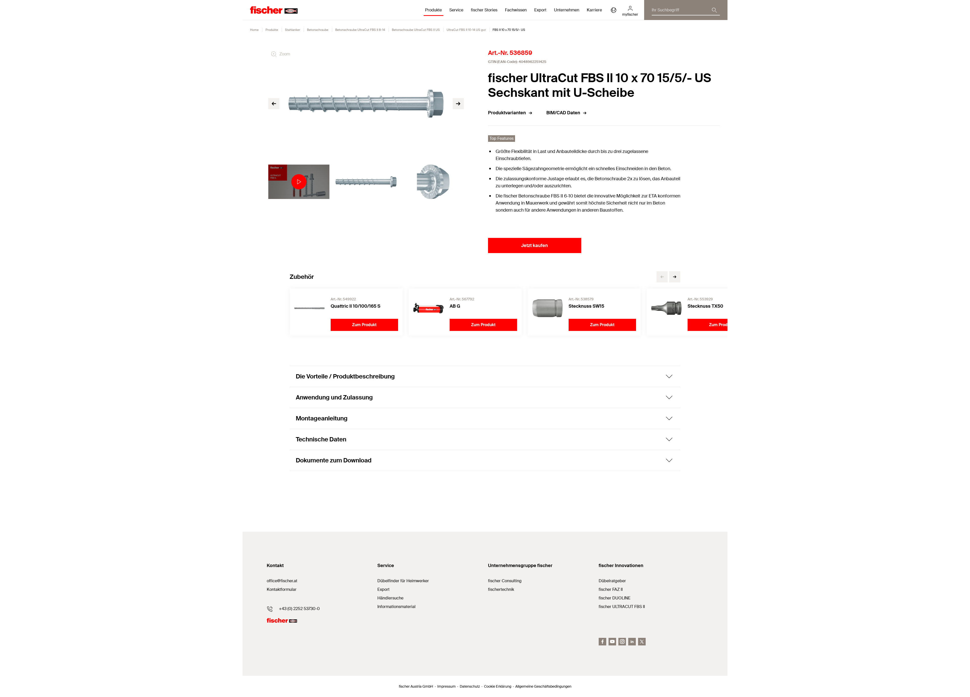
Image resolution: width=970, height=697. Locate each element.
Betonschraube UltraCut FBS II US (416, 30)
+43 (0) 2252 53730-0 (299, 608)
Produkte (271, 30)
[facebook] (602, 641)
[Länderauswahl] (613, 10)
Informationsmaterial (396, 606)
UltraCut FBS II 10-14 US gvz (466, 30)
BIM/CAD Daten (563, 113)
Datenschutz (470, 686)
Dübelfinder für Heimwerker (403, 580)
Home (254, 30)
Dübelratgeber (612, 580)
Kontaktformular (282, 589)
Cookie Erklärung (497, 686)
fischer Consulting (505, 580)
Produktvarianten (507, 113)
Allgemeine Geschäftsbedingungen (543, 686)
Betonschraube (317, 30)
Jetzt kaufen (534, 245)
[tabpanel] (298, 182)
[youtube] (612, 641)
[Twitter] (642, 641)
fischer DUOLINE (614, 598)
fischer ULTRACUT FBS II (622, 606)
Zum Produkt (364, 324)
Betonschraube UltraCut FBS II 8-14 (360, 30)
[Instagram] (622, 641)
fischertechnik (501, 589)
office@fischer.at (282, 580)
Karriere (594, 10)
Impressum (446, 686)
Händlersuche (390, 598)
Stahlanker (292, 30)
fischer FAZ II (611, 589)
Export (383, 589)
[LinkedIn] (632, 641)
